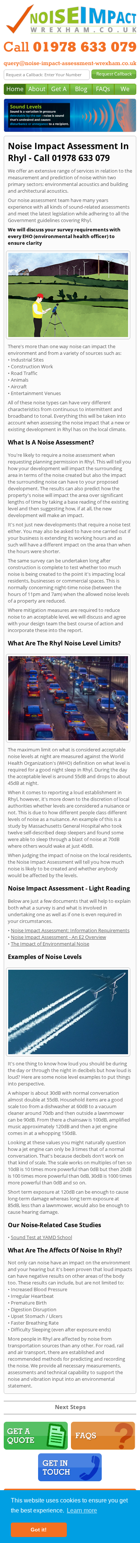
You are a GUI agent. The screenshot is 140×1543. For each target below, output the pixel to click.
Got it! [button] (39, 1530)
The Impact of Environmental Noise (50, 943)
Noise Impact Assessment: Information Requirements (70, 930)
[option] (70, 115)
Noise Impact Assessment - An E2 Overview (58, 937)
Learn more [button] (82, 1510)
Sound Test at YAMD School (41, 1237)
